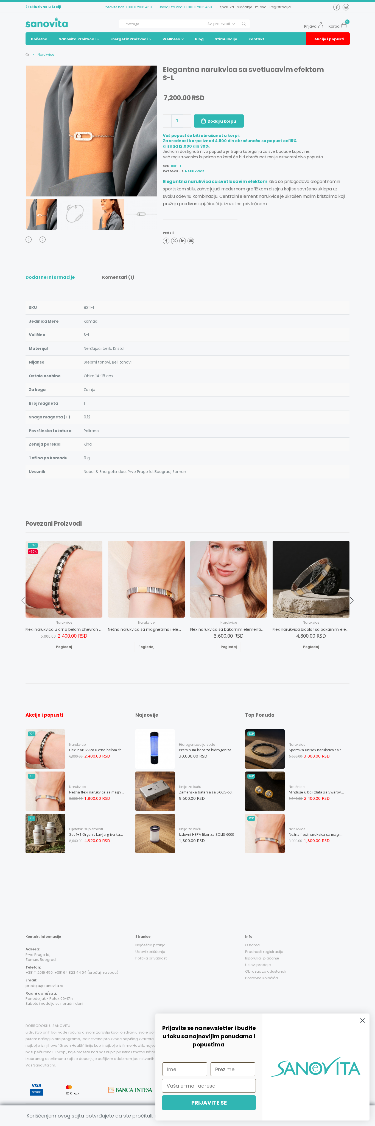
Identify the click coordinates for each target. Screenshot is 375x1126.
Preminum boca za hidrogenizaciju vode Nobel (207, 749)
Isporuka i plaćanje (235, 7)
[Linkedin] (182, 241)
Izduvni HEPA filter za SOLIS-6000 (206, 834)
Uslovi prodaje (258, 964)
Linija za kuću (190, 786)
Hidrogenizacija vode (197, 744)
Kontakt (256, 39)
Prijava (261, 7)
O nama (252, 945)
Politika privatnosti (151, 958)
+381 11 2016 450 (138, 7)
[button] (345, 23)
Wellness (171, 39)
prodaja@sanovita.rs (44, 985)
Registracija (280, 7)
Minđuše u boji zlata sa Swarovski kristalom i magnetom (317, 792)
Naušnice (296, 786)
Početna (39, 39)
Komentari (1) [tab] (118, 277)
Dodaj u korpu (222, 121)
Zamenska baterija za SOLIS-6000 (207, 792)
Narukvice (45, 54)
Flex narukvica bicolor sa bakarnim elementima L (311, 629)
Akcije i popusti (329, 39)
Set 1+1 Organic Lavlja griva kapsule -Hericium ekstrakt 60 (97, 834)
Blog (199, 39)
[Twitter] (174, 241)
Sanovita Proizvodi (77, 39)
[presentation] (36, 131)
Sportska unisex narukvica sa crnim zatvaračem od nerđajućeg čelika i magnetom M (317, 749)
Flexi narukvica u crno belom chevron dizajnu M (64, 629)
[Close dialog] (362, 1020)
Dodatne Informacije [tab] (50, 277)
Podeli (168, 232)
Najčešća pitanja (150, 945)
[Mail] (191, 241)
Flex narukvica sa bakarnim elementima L (228, 629)
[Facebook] (166, 241)
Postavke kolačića (261, 978)
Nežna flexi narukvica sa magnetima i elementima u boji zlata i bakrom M (97, 792)
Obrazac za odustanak (265, 971)
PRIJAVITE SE (209, 1103)
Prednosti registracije (264, 951)
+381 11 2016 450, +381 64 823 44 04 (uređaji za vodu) (72, 972)
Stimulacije (226, 39)
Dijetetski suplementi (86, 829)
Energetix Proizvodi (129, 39)
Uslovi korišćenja (150, 951)
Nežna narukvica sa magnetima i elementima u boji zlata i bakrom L (146, 629)
